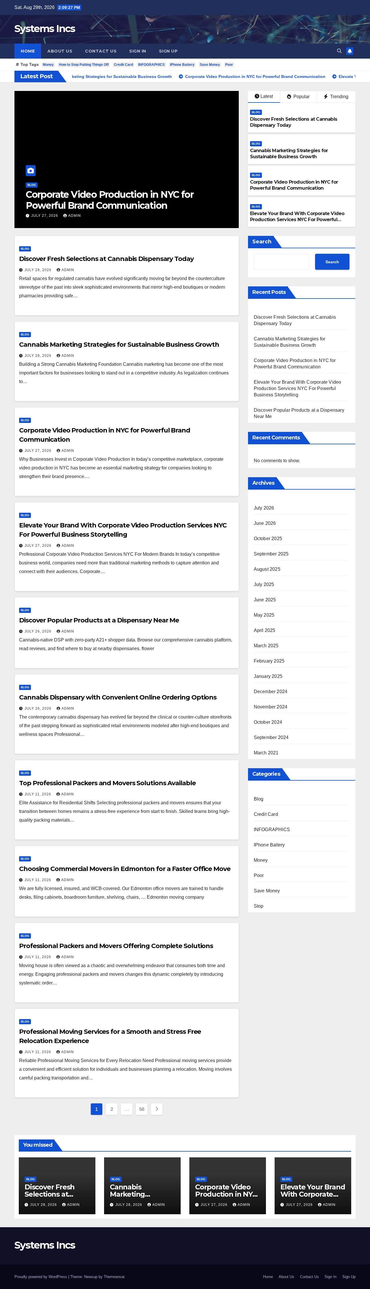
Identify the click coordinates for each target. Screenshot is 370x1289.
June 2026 (265, 523)
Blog (32, 184)
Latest (266, 96)
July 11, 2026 (38, 794)
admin (75, 216)
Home (28, 51)
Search (261, 241)
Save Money (210, 65)
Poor (229, 65)
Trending (338, 96)
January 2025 (268, 676)
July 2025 (264, 584)
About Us (59, 51)
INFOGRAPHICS (151, 65)
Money (48, 65)
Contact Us (100, 51)
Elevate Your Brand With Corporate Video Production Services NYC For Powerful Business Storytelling (116, 205)
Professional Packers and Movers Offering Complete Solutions (116, 946)
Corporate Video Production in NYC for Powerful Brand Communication (294, 185)
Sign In (137, 51)
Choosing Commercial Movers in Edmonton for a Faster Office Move (124, 869)
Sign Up (168, 51)
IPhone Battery (182, 65)
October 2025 (268, 538)
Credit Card (123, 65)
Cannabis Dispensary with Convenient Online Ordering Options (118, 697)
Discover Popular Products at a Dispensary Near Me (99, 620)
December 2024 (271, 691)
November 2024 (271, 706)
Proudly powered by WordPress (41, 1277)
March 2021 (266, 752)
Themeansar (114, 1277)
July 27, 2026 (46, 216)
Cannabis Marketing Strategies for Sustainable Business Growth (289, 153)
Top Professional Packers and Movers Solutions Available (107, 783)
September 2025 (271, 553)
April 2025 (264, 630)
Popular (301, 96)
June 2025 (265, 599)
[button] (339, 50)
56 (142, 1109)
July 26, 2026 (39, 631)
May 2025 (264, 615)
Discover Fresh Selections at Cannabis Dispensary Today (106, 259)
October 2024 (268, 722)
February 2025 (269, 661)
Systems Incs (44, 29)
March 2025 (266, 645)
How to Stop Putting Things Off (84, 65)
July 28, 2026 (39, 270)
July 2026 (264, 507)
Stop (259, 906)
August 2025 (267, 569)
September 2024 (271, 737)
